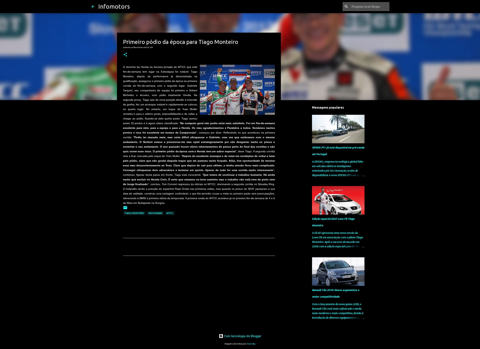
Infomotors (114, 6)
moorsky (251, 344)
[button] (125, 54)
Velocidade (155, 213)
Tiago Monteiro (134, 213)
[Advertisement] (199, 293)
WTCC (169, 213)
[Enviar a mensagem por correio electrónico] (125, 209)
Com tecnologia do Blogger (242, 336)
